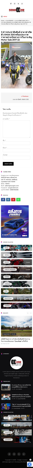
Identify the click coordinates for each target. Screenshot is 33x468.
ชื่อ (4, 140)
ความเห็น (6, 119)
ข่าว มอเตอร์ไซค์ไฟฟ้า (21, 398)
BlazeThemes (26, 462)
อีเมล (5, 148)
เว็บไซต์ (5, 155)
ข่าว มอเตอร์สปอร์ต (16, 408)
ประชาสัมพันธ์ (12, 334)
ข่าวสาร (22, 408)
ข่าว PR (5, 334)
